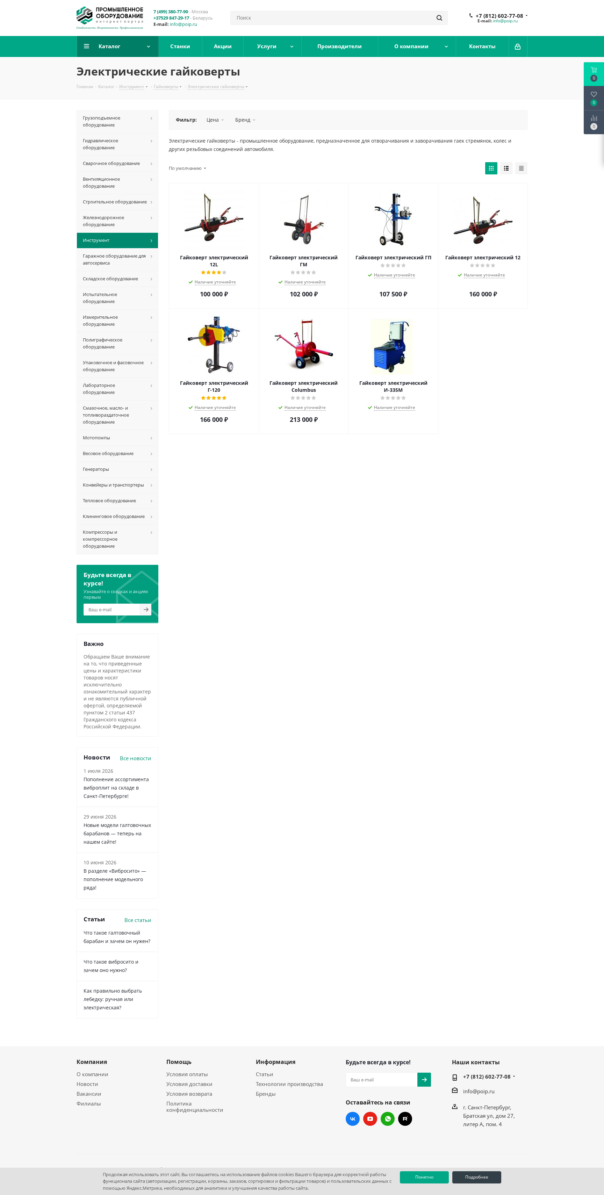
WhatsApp (388, 1119)
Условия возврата (189, 1093)
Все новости (135, 758)
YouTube (370, 1119)
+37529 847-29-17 (171, 18)
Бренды (266, 1093)
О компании (92, 1074)
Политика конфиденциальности (194, 1106)
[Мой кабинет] (518, 46)
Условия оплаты (187, 1074)
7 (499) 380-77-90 (170, 11)
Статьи (264, 1074)
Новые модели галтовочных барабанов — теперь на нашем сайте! (117, 833)
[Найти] (439, 18)
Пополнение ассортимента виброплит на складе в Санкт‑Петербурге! (116, 787)
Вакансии (89, 1093)
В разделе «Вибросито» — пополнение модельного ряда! (115, 879)
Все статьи (137, 919)
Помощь (179, 1062)
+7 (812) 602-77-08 (499, 16)
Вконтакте (353, 1119)
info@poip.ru (183, 24)
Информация (275, 1062)
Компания (92, 1062)
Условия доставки (189, 1083)
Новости (87, 1083)
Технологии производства (289, 1083)
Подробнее (476, 1177)
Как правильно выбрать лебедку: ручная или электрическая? (113, 999)
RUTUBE (405, 1119)
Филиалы (89, 1103)
